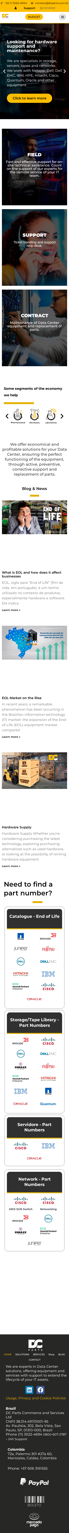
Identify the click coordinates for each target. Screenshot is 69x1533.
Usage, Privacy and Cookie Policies (36, 1398)
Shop (51, 1354)
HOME (8, 1354)
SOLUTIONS (22, 1354)
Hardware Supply (16, 827)
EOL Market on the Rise (22, 698)
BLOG (61, 1354)
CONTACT (34, 1359)
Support (29, 8)
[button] (62, 17)
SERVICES (39, 1354)
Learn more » (11, 610)
